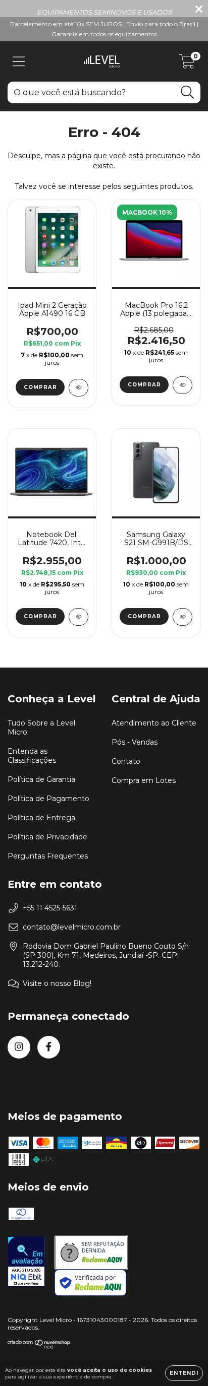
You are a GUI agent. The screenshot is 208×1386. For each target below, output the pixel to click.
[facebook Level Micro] (48, 1047)
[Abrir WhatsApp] (183, 1360)
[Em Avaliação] (26, 1262)
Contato (126, 761)
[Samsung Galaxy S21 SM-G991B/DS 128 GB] (182, 617)
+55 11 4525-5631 (50, 907)
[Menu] (19, 62)
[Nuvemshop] (39, 1346)
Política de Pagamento (48, 798)
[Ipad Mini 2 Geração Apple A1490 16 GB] (78, 388)
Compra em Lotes (144, 780)
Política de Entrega (41, 817)
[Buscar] (187, 92)
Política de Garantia (41, 779)
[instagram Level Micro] (19, 1047)
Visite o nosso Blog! (57, 983)
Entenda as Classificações (32, 756)
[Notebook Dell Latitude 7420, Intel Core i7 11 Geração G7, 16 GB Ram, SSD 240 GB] (78, 617)
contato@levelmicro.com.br (72, 927)
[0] (187, 64)
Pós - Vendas (135, 742)
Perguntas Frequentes (48, 856)
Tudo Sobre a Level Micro (41, 727)
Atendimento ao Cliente (154, 723)
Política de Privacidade (47, 836)
